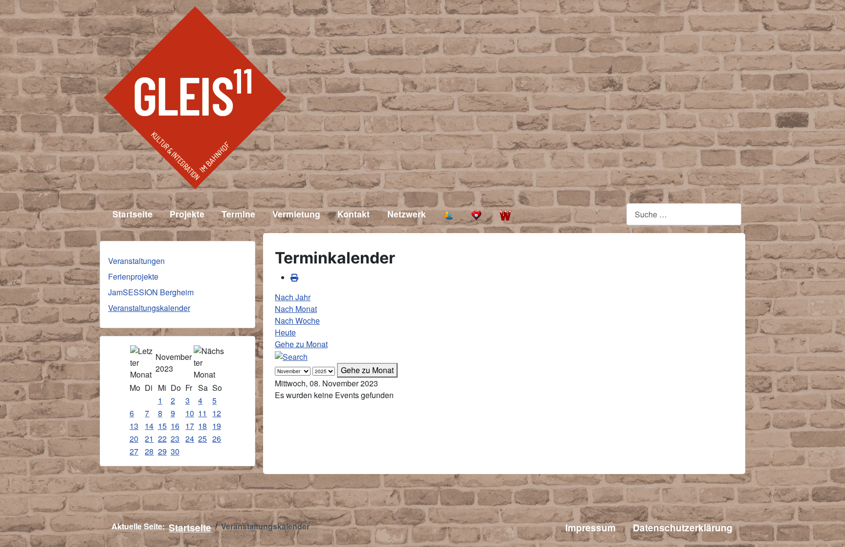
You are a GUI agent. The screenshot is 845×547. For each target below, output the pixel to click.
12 (216, 413)
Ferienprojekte (133, 276)
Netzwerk (406, 214)
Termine (238, 214)
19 (216, 425)
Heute (285, 332)
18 (202, 425)
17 (189, 425)
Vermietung (296, 214)
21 (149, 438)
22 (162, 438)
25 (202, 438)
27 (134, 451)
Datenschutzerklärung (683, 527)
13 (134, 425)
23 (175, 438)
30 (175, 451)
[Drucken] (294, 277)
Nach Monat (296, 308)
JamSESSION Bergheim (151, 292)
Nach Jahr (293, 297)
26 (216, 438)
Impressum (590, 527)
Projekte (187, 214)
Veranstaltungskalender (149, 307)
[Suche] (291, 355)
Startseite (132, 214)
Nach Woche (297, 320)
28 (149, 451)
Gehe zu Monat (301, 344)
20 (134, 438)
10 (189, 413)
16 (175, 425)
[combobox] (683, 214)
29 (162, 451)
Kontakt (353, 214)
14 (149, 425)
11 (202, 413)
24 (189, 438)
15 (162, 425)
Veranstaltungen (136, 260)
